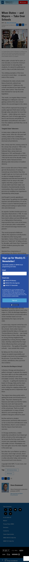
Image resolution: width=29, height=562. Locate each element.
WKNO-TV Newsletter (11, 285)
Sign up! (14, 300)
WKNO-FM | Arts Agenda (12, 283)
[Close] (27, 256)
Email (4, 270)
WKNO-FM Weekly (10, 280)
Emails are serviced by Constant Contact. (10, 295)
